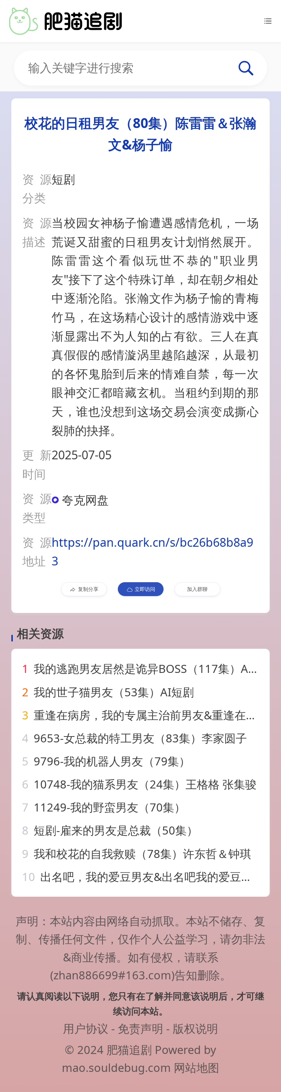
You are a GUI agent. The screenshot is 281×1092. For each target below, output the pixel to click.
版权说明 (195, 1028)
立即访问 (145, 588)
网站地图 (196, 1067)
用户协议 (85, 1028)
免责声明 (140, 1028)
